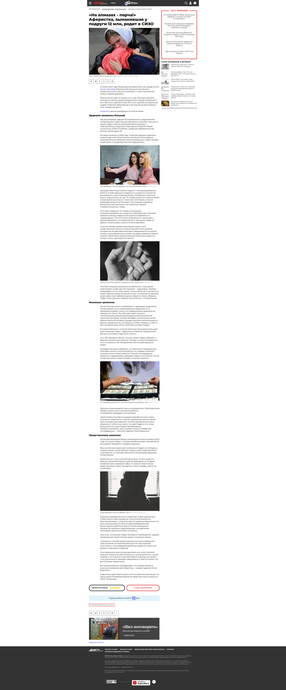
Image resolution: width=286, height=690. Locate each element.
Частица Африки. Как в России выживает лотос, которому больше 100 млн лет (183, 73)
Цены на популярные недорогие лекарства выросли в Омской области (179, 43)
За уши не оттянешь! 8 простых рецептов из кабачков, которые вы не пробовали (184, 103)
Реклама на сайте (111, 649)
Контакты (170, 649)
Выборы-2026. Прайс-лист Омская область (149, 649)
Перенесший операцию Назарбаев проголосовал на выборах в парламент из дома (179, 26)
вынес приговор (108, 89)
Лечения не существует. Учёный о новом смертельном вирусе (182, 65)
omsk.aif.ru (105, 111)
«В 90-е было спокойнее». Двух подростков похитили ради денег (183, 80)
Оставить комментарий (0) (143, 588)
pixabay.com (151, 186)
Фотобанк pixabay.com (139, 512)
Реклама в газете (126, 649)
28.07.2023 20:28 (94, 9)
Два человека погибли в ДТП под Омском (179, 52)
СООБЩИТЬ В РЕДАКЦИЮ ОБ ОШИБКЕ (117, 651)
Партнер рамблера (124, 681)
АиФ (136, 76)
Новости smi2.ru (96, 642)
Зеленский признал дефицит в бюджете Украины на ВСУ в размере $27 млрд (179, 34)
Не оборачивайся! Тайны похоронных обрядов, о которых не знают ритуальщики (179, 17)
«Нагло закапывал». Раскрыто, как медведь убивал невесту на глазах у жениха (183, 95)
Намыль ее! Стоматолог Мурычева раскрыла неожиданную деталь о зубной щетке (183, 88)
